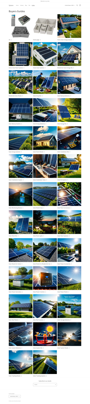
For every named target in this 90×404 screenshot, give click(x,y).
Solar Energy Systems (14, 152)
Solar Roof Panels (13, 320)
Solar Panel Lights (38, 236)
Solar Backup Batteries (63, 96)
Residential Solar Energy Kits (65, 68)
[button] (77, 5)
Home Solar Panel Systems (16, 68)
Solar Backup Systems (15, 124)
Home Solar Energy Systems (64, 40)
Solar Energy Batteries (39, 124)
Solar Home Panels (38, 152)
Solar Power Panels (62, 292)
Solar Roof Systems (38, 320)
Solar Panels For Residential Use (41, 264)
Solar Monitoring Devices (15, 208)
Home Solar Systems (38, 68)
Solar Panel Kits (13, 236)
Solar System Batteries (15, 348)
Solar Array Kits (37, 96)
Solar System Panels (62, 348)
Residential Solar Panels (15, 96)
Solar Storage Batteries (63, 320)
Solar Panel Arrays (38, 208)
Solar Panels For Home (15, 264)
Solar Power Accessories (63, 264)
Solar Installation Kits (63, 152)
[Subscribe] (55, 384)
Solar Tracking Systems (39, 376)
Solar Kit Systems (62, 180)
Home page (36, 40)
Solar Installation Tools (39, 180)
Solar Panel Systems (62, 236)
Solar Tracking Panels (14, 376)
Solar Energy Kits (61, 124)
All (9, 40)
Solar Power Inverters (39, 292)
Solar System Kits (37, 348)
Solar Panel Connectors (63, 208)
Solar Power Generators (15, 292)
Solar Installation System (15, 180)
